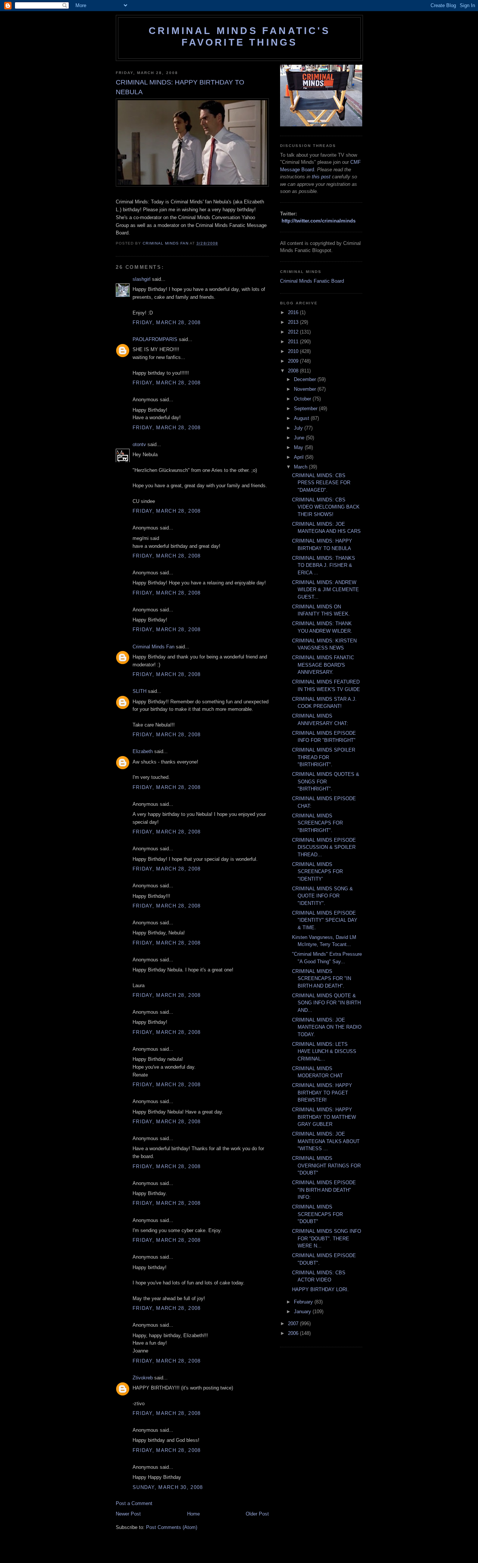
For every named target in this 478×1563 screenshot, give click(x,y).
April (299, 457)
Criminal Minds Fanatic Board (312, 281)
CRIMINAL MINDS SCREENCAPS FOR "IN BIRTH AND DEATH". (321, 978)
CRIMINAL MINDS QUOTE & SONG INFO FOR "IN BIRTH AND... (326, 1003)
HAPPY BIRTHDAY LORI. (320, 1289)
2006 (294, 1333)
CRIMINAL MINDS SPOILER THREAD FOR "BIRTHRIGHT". (323, 757)
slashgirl (141, 279)
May (299, 447)
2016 (294, 312)
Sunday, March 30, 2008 (168, 1487)
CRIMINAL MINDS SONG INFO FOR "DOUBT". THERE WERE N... (326, 1238)
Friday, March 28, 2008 (167, 322)
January (303, 1311)
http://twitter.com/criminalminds (319, 221)
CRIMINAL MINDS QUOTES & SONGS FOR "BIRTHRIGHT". (325, 781)
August (302, 418)
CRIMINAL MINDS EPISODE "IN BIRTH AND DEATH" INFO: (324, 1190)
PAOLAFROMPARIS (155, 339)
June (300, 437)
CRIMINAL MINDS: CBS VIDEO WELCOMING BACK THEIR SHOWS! (326, 507)
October (303, 399)
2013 (294, 322)
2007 (294, 1323)
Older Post (257, 1514)
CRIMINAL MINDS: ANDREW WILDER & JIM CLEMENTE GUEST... (325, 590)
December (305, 379)
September (306, 408)
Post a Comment (134, 1503)
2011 (294, 341)
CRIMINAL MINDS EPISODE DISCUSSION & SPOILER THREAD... (324, 847)
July (299, 428)
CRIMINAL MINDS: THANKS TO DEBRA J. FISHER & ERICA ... (323, 565)
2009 (294, 361)
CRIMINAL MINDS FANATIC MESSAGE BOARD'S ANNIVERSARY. (323, 665)
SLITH (139, 691)
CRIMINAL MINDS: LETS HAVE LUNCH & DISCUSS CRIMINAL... (324, 1051)
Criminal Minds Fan (153, 647)
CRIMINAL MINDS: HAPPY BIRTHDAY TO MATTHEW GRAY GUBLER (324, 1117)
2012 (294, 332)
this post (321, 176)
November (305, 389)
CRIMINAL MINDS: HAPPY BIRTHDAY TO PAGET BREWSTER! (322, 1093)
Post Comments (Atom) (171, 1527)
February (304, 1302)
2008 (294, 371)
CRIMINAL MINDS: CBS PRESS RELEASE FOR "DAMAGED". (321, 483)
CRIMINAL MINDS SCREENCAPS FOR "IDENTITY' (317, 872)
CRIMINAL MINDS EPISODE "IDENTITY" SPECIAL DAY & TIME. (324, 920)
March (301, 467)
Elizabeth (143, 751)
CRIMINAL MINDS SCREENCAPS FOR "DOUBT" (317, 1214)
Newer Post (128, 1514)
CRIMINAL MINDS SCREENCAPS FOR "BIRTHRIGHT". (317, 823)
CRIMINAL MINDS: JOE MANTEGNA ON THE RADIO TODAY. (326, 1027)
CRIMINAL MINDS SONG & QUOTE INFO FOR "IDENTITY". (322, 896)
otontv (139, 444)
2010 (294, 351)
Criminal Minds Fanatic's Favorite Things (239, 36)
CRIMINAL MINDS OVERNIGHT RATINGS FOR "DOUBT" (326, 1165)
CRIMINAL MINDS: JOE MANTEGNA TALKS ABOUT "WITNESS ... (326, 1141)
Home (193, 1514)
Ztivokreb (143, 1378)
